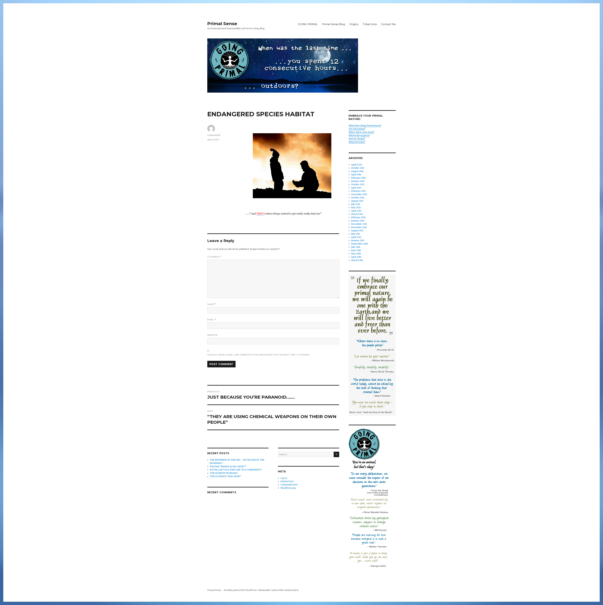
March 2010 (357, 260)
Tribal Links (370, 24)
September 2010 (359, 243)
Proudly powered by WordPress (240, 590)
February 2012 (358, 217)
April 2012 (356, 211)
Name (211, 304)
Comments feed (288, 484)
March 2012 (357, 214)
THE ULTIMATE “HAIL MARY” (225, 476)
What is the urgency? (359, 135)
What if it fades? (357, 142)
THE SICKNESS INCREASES (224, 473)
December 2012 (359, 194)
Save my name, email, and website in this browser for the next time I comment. (258, 354)
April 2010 (356, 257)
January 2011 (357, 240)
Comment (214, 256)
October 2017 (357, 168)
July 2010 (355, 247)
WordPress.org (288, 488)
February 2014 (358, 178)
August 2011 (357, 230)
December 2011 (359, 224)
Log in (283, 478)
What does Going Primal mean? (365, 125)
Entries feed (286, 481)
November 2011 (359, 227)
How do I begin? (357, 138)
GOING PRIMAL (308, 24)
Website (212, 335)
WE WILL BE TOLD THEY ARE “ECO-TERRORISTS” (236, 469)
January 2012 (357, 220)
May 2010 (356, 253)
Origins (353, 24)
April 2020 (356, 164)
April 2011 (356, 237)
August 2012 (357, 201)
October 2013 (357, 184)
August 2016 (357, 171)
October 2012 (357, 197)
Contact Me (388, 24)
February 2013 (358, 191)
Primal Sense (222, 23)
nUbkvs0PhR (213, 135)
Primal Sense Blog (333, 24)
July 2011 (355, 234)
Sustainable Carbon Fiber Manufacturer (278, 590)
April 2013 (356, 187)
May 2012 (356, 207)
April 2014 (356, 174)
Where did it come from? (361, 132)
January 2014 (357, 181)
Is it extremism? (357, 129)
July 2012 (355, 204)
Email (211, 319)
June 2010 (356, 250)
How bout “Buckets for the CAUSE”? (228, 466)
